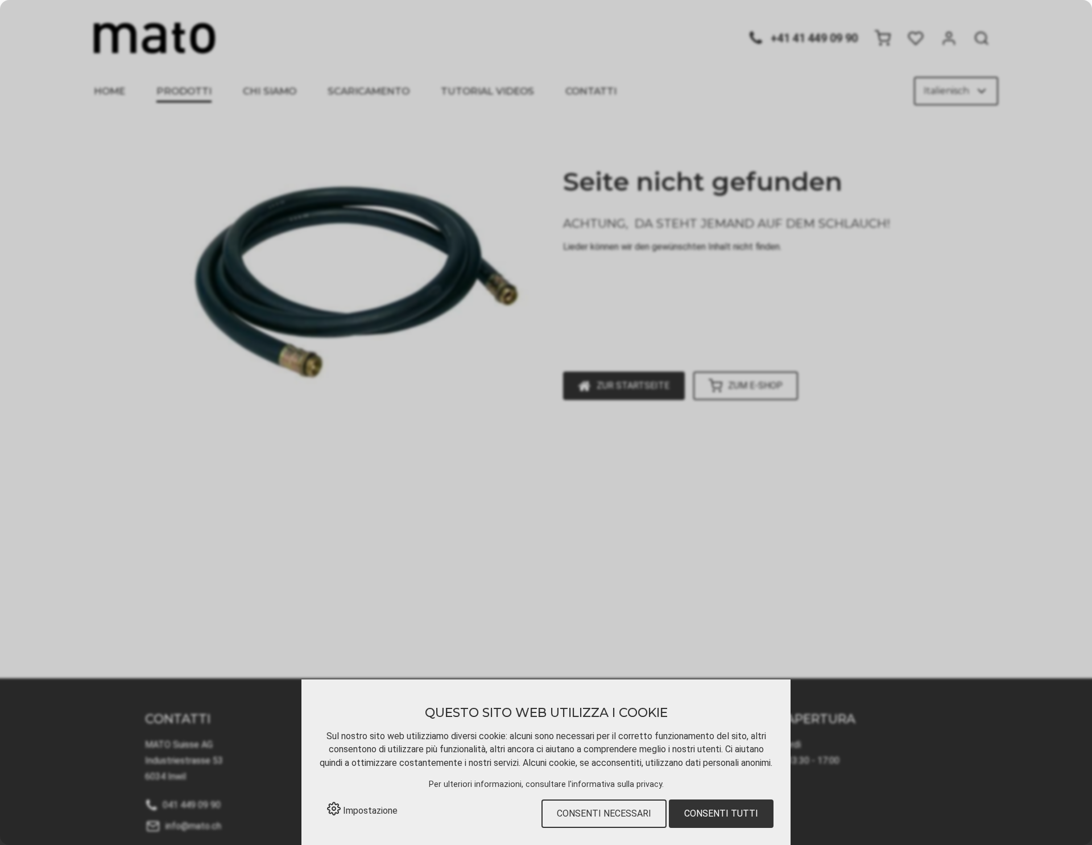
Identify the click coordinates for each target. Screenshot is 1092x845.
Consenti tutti (721, 813)
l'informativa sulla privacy (615, 784)
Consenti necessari (604, 813)
